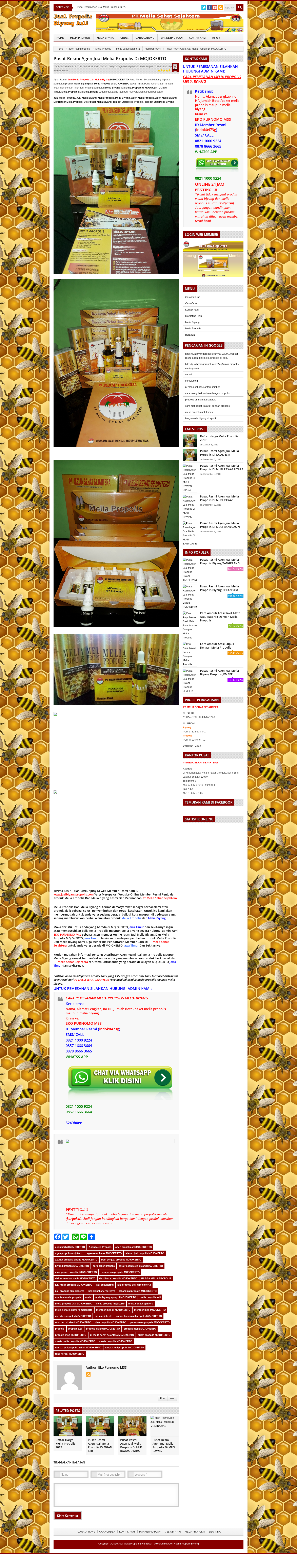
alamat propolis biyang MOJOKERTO (76, 1259)
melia (88, 1297)
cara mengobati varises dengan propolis (207, 393)
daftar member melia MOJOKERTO (75, 1278)
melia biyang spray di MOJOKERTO (115, 1297)
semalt (189, 374)
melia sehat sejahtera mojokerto (73, 1310)
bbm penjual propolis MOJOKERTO (121, 1259)
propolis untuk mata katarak (200, 399)
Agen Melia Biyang (166, 97)
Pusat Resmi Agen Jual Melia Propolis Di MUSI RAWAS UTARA (131, 1445)
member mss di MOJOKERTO (113, 1310)
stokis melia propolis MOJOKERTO (75, 1341)
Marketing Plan (172, 37)
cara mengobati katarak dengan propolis (207, 406)
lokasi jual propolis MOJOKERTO (138, 1291)
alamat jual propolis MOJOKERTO (144, 1253)
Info (216, 37)
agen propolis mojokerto (69, 1253)
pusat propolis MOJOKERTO (154, 1335)
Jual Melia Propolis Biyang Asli (135, 1543)
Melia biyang (100, 898)
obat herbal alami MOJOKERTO (73, 1322)
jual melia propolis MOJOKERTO (73, 1284)
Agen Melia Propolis (142, 97)
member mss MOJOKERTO (150, 1310)
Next (172, 1398)
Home (60, 37)
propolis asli (75, 1328)
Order (124, 37)
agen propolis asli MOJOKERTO (133, 1247)
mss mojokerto (103, 1316)
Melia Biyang (105, 37)
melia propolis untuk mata (199, 412)
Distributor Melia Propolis (68, 101)
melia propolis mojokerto (110, 1303)
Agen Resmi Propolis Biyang (183, 1543)
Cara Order (191, 303)
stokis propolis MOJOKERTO (115, 1341)
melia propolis (146, 980)
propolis (59, 1328)
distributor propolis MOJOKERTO (118, 1278)
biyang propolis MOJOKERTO (72, 1266)
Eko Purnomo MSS (73, 66)
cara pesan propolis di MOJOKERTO (76, 1272)
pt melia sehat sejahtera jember (202, 387)
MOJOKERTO (120, 927)
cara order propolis (104, 1266)
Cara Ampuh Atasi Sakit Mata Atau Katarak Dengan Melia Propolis (220, 616)
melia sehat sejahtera (128, 48)
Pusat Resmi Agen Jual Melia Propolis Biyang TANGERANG (220, 561)
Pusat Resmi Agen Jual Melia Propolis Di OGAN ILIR (100, 1445)
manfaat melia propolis (68, 1297)
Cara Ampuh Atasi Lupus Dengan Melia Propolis (217, 645)
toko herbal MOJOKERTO (69, 1353)
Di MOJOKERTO (112, 79)
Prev (162, 1398)
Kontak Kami (197, 37)
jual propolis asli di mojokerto (134, 1284)
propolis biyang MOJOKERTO (103, 1328)
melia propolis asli (150, 1297)
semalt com (191, 380)
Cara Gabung (145, 37)
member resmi (153, 48)
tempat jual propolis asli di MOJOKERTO (78, 1347)
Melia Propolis (80, 37)
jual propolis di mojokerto (69, 1291)
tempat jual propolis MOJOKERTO (124, 1347)
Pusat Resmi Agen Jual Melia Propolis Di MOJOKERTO (110, 58)
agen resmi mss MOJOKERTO (104, 1253)
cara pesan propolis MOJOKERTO (120, 1272)
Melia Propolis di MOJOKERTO (111, 83)
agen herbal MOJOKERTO (70, 1247)
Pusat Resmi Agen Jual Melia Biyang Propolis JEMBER (219, 672)
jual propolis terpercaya (101, 1291)
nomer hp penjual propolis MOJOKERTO (139, 1316)
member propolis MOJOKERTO (73, 1316)
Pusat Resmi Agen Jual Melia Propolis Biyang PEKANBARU (219, 588)
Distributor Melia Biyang (98, 101)
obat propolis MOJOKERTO (110, 1322)
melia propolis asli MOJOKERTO (73, 1303)
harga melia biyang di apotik (200, 418)
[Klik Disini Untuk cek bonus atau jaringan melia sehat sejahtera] (215, 260)
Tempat (117, 101)
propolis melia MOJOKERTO (140, 1328)
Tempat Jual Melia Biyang (159, 101)
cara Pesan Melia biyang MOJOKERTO (141, 1266)
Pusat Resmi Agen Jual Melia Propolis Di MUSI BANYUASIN (220, 525)
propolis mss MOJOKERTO (70, 1335)
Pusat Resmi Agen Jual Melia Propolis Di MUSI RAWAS (164, 1445)
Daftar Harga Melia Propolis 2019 (65, 1443)
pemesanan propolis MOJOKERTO (150, 1322)
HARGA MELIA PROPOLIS (156, 1278)
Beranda (190, 334)
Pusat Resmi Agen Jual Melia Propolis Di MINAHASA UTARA (110, 7)
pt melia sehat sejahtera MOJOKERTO (112, 1335)
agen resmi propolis (79, 48)
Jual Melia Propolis (64, 97)
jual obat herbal (105, 1284)
